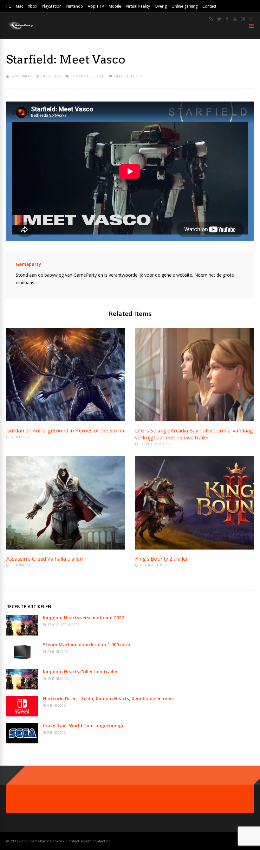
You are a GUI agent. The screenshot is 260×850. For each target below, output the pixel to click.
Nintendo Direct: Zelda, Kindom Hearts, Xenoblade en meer (108, 698)
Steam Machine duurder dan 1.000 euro (86, 645)
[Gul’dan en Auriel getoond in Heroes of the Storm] (65, 420)
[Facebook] (227, 19)
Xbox (32, 6)
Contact (209, 6)
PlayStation (52, 6)
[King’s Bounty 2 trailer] (194, 548)
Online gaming (185, 6)
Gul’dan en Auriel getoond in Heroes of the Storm (65, 430)
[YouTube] (235, 19)
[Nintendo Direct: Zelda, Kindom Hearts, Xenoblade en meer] (22, 715)
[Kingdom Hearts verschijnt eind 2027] (22, 634)
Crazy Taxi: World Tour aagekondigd (84, 725)
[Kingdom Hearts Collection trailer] (22, 688)
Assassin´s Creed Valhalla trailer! (44, 558)
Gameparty (21, 76)
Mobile (115, 6)
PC (8, 6)
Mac (19, 6)
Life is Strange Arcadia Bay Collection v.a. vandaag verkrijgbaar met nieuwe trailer (194, 434)
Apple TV (96, 6)
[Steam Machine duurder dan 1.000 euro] (22, 661)
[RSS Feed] (211, 19)
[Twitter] (219, 19)
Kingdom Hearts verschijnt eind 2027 (83, 618)
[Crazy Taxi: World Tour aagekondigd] (22, 742)
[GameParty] (19, 29)
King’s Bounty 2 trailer (161, 558)
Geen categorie (129, 76)
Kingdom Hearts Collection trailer (80, 672)
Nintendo (74, 6)
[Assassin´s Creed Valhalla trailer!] (65, 548)
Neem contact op (96, 841)
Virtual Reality (138, 6)
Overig (161, 6)
